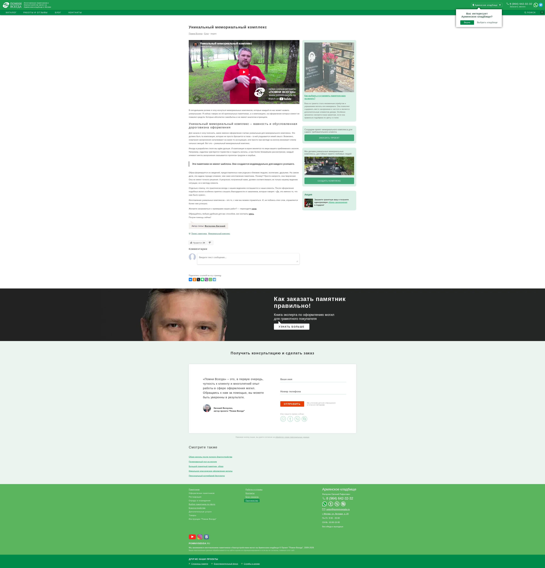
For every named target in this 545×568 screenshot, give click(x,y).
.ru (199, 543)
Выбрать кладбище (487, 22)
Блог (58, 12)
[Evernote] (202, 279)
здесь (251, 214)
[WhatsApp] (210, 279)
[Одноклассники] (194, 279)
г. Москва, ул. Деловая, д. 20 (335, 514)
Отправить (292, 404)
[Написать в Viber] (298, 416)
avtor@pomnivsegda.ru (338, 509)
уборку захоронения (337, 202)
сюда (254, 209)
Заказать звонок (518, 6)
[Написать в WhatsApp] (536, 5)
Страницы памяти (199, 564)
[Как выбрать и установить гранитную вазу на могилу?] (329, 67)
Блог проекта (252, 497)
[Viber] (206, 279)
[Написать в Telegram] (541, 5)
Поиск (531, 12)
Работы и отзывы (35, 12)
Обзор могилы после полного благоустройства (210, 457)
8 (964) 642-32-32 (521, 3)
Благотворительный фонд (226, 564)
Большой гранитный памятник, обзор (206, 466)
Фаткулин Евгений (215, 226)
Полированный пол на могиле (203, 461)
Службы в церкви (252, 564)
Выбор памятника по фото (202, 504)
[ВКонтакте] (190, 279)
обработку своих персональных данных (292, 437)
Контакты (75, 12)
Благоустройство (197, 508)
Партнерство (252, 500)
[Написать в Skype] (305, 416)
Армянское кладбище (339, 489)
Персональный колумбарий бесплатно (207, 476)
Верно (467, 22)
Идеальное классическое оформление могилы (210, 471)
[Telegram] (214, 279)
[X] (198, 279)
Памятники (194, 489)
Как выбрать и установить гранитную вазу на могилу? (325, 97)
